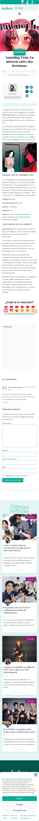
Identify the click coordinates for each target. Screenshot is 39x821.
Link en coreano (22, 214)
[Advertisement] (19, 349)
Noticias (30, 517)
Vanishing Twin (31, 71)
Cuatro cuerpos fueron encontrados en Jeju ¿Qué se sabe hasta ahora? (17, 548)
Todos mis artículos (12, 97)
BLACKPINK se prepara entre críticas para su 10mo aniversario (19, 730)
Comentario (7, 423)
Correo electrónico (10, 459)
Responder (5, 402)
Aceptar (19, 798)
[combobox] (26, 8)
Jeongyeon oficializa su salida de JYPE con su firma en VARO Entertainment (19, 670)
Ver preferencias (19, 810)
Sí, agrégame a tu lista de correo (16, 475)
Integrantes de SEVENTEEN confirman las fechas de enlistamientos (16, 610)
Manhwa (22, 71)
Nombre (5, 450)
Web (4, 467)
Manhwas (19, 52)
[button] (36, 775)
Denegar (19, 804)
